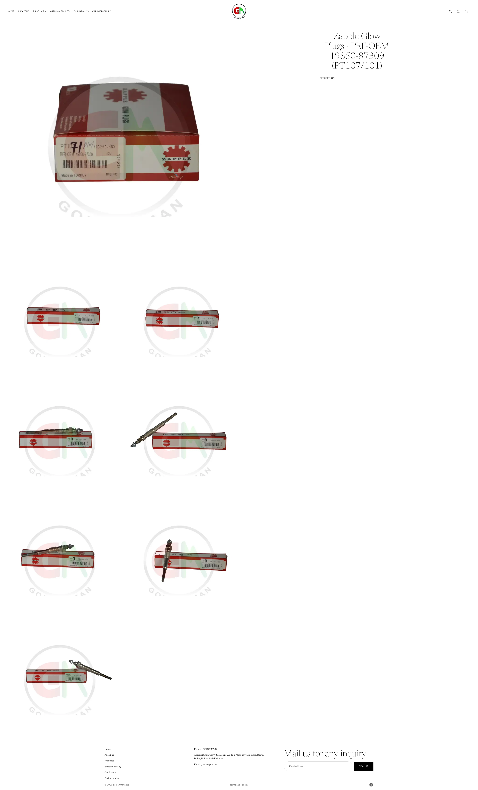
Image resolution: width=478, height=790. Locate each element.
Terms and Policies (239, 784)
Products (109, 760)
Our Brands (110, 772)
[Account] (458, 11)
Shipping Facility (113, 766)
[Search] (450, 11)
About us (109, 754)
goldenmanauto (121, 784)
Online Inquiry (112, 778)
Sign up (363, 766)
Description (327, 78)
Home (108, 749)
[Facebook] (371, 785)
